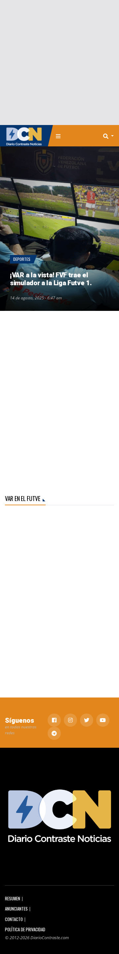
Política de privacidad (25, 929)
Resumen (12, 898)
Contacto (14, 919)
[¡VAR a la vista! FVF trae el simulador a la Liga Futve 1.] (59, 228)
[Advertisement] (59, 62)
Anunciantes (16, 909)
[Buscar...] (110, 135)
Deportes (21, 259)
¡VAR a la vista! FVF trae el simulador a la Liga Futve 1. (51, 279)
